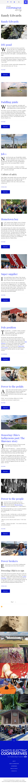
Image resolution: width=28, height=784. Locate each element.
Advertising (14, 766)
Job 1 (3, 154)
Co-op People (4, 354)
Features (3, 69)
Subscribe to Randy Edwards (1, 606)
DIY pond (6, 44)
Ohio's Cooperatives (14, 763)
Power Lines (4, 186)
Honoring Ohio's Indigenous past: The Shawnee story (13, 438)
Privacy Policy (14, 768)
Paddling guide (9, 102)
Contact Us (14, 771)
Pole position (8, 327)
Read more (6, 75)
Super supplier (9, 274)
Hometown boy (9, 219)
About (14, 761)
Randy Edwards (10, 21)
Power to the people (12, 498)
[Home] (14, 8)
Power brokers (9, 561)
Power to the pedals (12, 386)
